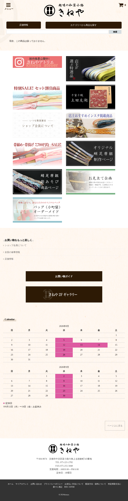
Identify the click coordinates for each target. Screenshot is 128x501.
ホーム (10, 484)
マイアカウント (22, 484)
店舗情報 (23, 25)
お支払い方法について (74, 484)
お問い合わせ (36, 484)
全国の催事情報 (12, 252)
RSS (66, 487)
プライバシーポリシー (53, 484)
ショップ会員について (16, 245)
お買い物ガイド (64, 276)
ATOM (71, 487)
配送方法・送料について (95, 484)
